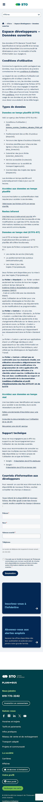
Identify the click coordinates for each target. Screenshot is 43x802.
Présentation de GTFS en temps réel (21, 467)
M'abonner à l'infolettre (17, 770)
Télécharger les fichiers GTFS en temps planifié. (18, 205)
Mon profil (11, 782)
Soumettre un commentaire (16, 703)
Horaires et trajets (11, 721)
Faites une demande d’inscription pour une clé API (20, 413)
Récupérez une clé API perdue (15, 426)
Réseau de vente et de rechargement (20, 736)
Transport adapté (10, 741)
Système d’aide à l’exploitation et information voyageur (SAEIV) (20, 289)
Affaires (9, 23)
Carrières (6, 758)
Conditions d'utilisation (10, 801)
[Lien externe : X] (19, 715)
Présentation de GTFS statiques (27, 461)
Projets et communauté (13, 746)
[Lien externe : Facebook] (3, 715)
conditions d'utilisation (29, 71)
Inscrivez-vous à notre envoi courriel (17, 216)
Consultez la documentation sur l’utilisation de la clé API (20, 420)
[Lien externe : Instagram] (9, 715)
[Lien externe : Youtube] (24, 715)
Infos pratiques (9, 731)
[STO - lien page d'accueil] (21, 4)
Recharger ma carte (12, 788)
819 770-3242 (11, 696)
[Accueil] (3, 23)
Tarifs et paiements (11, 726)
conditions (10, 95)
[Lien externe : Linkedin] (14, 715)
